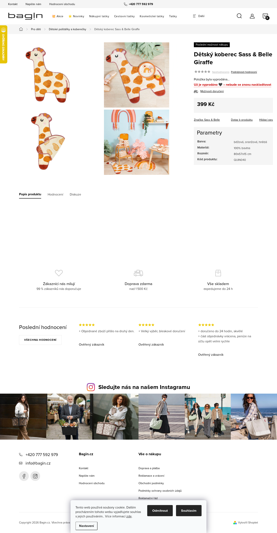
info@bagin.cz (38, 463)
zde (129, 516)
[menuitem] (57, 16)
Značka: (207, 120)
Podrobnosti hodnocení (244, 72)
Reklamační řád (148, 498)
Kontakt (12, 4)
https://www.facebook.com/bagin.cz (24, 476)
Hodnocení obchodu (62, 4)
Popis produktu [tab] (30, 194)
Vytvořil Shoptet (248, 522)
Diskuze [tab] (75, 194)
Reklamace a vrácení (151, 475)
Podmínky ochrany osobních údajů (160, 490)
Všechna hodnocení (40, 340)
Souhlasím (188, 510)
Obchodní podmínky (151, 483)
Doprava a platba (149, 468)
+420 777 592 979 (42, 454)
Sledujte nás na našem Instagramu (144, 387)
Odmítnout (160, 510)
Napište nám (33, 4)
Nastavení (86, 525)
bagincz (35, 476)
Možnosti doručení (212, 91)
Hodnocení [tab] (55, 194)
